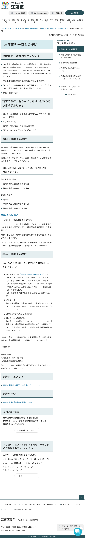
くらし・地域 (18, 28)
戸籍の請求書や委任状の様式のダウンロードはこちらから (71, 78)
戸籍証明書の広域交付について (71, 69)
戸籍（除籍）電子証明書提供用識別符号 (71, 56)
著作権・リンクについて (23, 509)
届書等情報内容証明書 (69, 62)
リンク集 (77, 504)
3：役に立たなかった (40, 458)
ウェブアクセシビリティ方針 (30, 504)
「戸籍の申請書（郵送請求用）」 (33, 274)
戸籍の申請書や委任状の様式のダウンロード (21, 385)
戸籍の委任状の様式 (9, 215)
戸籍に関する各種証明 (58, 28)
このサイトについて (9, 504)
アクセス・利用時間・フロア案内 (71, 527)
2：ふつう (24, 458)
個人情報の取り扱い (51, 504)
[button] (38, 13)
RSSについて (7, 509)
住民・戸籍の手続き (31, 28)
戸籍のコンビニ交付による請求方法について (71, 88)
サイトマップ (65, 504)
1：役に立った (11, 458)
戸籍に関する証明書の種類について (18, 402)
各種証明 (44, 28)
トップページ (6, 28)
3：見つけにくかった (14, 470)
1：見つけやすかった (14, 467)
